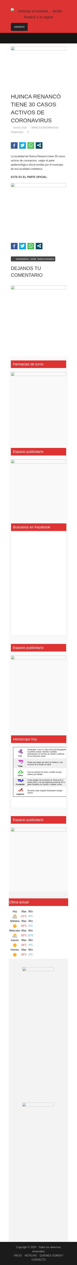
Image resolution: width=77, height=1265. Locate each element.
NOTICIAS (31, 1255)
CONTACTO (39, 1259)
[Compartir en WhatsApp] (30, 145)
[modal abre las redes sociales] (39, 145)
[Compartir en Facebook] (14, 145)
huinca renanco (46, 259)
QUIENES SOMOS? (51, 1255)
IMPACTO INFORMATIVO (44, 127)
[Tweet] (22, 145)
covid (33, 259)
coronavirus (22, 259)
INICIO (18, 1255)
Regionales (17, 132)
